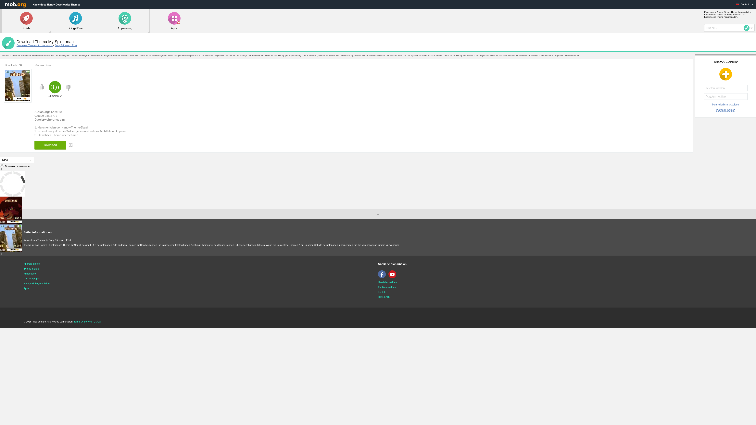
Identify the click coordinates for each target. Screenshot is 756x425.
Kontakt (382, 292)
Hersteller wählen (387, 282)
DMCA (97, 321)
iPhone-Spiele (31, 268)
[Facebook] (383, 277)
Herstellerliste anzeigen (725, 104)
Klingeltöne (30, 273)
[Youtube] (393, 277)
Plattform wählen (725, 109)
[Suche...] (748, 28)
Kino (48, 65)
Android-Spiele (32, 263)
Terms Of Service (83, 321)
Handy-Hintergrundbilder (37, 283)
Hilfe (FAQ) (384, 297)
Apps (26, 288)
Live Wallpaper (32, 278)
